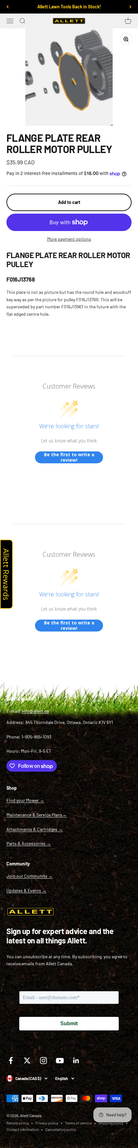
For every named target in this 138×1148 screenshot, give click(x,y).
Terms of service (78, 1123)
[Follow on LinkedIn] (76, 1060)
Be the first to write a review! (69, 457)
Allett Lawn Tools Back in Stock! (69, 6)
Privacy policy (46, 1123)
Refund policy (17, 1123)
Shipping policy (111, 1123)
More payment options (69, 239)
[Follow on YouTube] (60, 1060)
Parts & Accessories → (28, 843)
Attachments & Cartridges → (34, 829)
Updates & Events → (26, 890)
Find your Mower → (25, 800)
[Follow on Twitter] (27, 1060)
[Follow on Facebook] (10, 1060)
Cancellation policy (60, 1129)
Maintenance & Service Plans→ (36, 814)
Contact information (22, 1129)
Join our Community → (29, 876)
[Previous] (7, 6)
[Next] (130, 6)
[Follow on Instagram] (43, 1060)
